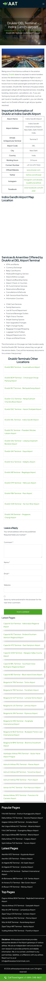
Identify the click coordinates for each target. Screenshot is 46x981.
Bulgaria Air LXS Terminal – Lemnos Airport (20, 705)
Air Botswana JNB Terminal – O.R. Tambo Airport (20, 878)
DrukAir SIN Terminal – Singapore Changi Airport (17, 515)
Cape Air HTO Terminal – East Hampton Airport (21, 645)
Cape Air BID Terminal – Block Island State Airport (22, 674)
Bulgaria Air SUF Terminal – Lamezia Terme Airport (22, 698)
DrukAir (12, 74)
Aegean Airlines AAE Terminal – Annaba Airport (20, 822)
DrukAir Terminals (33, 30)
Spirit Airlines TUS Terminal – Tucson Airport (19, 843)
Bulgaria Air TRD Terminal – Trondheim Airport (21, 690)
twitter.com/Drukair (33, 175)
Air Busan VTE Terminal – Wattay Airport (17, 887)
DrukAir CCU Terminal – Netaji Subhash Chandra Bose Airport (20, 400)
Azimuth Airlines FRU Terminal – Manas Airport (21, 764)
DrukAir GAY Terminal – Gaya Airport (19, 451)
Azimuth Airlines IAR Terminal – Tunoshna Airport (22, 772)
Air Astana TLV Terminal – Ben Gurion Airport (19, 882)
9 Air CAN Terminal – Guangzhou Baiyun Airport (20, 830)
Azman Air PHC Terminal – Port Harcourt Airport (22, 787)
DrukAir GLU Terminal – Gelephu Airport (20, 462)
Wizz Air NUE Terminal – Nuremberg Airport (18, 922)
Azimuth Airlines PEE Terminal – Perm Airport (20, 780)
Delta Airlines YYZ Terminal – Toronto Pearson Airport (22, 818)
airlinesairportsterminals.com (22, 968)
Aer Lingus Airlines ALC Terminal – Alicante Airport (21, 826)
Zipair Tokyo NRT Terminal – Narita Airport (18, 926)
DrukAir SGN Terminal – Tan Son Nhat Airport (22, 504)
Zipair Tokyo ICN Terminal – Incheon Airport (19, 914)
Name (7, 562)
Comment (8, 542)
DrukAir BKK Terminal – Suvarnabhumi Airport (22, 367)
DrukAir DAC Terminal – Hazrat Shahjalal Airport (23, 409)
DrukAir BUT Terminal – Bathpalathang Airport (22, 388)
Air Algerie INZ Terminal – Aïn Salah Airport (18, 863)
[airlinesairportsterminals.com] (10, 4)
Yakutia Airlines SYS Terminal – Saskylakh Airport (20, 905)
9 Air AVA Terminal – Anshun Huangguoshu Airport (21, 813)
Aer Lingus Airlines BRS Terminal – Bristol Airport (20, 835)
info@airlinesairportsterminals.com (16, 961)
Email (6, 573)
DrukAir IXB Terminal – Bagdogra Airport (20, 472)
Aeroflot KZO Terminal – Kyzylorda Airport (18, 854)
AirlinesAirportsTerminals (14, 30)
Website (7, 585)
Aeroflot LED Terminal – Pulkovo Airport (17, 858)
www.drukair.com (34, 170)
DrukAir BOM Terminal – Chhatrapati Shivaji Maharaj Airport (21, 379)
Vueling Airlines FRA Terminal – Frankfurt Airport (20, 931)
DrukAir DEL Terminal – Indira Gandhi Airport (22, 420)
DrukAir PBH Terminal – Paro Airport (18, 493)
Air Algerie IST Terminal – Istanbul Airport (17, 867)
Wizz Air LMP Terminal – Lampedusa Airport (18, 910)
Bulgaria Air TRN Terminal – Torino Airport (19, 682)
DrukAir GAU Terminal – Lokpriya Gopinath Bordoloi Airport (21, 442)
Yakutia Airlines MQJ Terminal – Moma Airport (19, 918)
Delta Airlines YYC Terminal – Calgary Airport (19, 839)
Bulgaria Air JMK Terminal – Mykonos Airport (20, 713)
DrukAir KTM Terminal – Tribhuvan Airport (20, 483)
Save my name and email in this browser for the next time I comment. (22, 601)
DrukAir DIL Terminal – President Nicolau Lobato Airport (20, 431)
